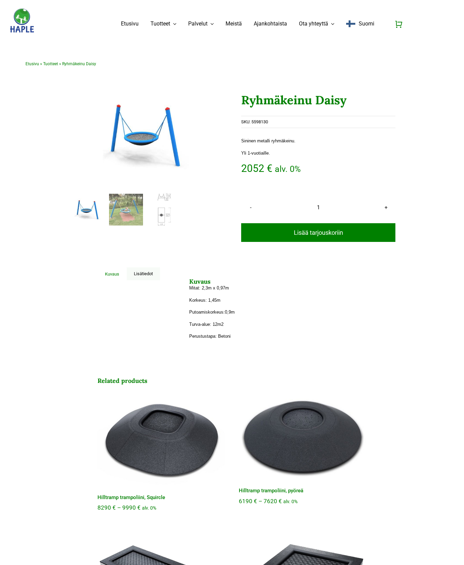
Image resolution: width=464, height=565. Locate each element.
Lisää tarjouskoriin (318, 232)
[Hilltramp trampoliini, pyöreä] (303, 436)
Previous (75, 135)
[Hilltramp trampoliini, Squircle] (161, 439)
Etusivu (32, 63)
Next (216, 135)
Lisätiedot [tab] (143, 273)
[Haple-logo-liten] (22, 10)
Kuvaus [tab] (112, 274)
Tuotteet (50, 63)
